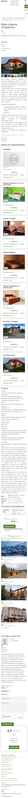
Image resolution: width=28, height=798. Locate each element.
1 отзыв (3, 33)
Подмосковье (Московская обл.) (9, 757)
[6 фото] (14, 194)
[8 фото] (14, 331)
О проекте (3, 771)
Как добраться (5, 48)
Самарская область (6, 766)
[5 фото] (14, 228)
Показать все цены (9, 526)
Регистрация (4, 774)
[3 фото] (14, 262)
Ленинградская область (7, 759)
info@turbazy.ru (5, 789)
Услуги (3, 46)
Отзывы (3, 50)
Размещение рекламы (7, 772)
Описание (4, 42)
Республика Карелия (6, 761)
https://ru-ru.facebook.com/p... (15, 501)
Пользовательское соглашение (9, 780)
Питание (3, 694)
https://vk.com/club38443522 (15, 499)
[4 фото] (14, 297)
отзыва (18, 731)
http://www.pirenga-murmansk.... (16, 502)
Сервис (3, 687)
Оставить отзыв (7, 724)
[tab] (13, 165)
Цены (2, 44)
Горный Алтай (4, 762)
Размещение (4, 691)
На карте (24, 35)
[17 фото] (14, 365)
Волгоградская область (7, 764)
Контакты (3, 776)
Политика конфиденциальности (9, 778)
